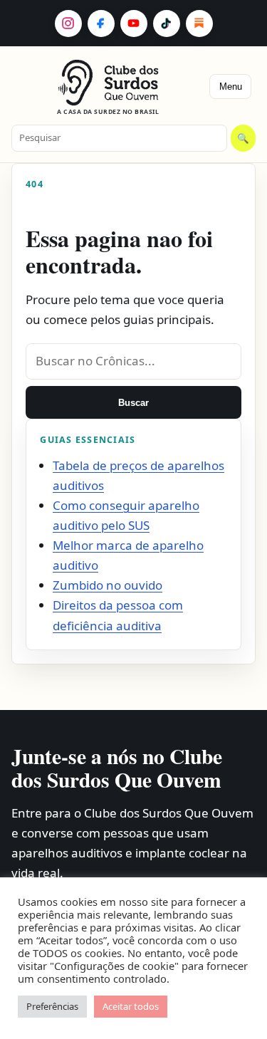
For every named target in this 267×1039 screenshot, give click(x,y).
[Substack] (199, 23)
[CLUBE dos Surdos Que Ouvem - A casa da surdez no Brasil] (108, 82)
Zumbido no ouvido (107, 585)
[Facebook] (101, 23)
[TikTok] (166, 23)
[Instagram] (68, 23)
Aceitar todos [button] (131, 1006)
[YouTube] (133, 23)
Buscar (133, 402)
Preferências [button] (52, 1006)
